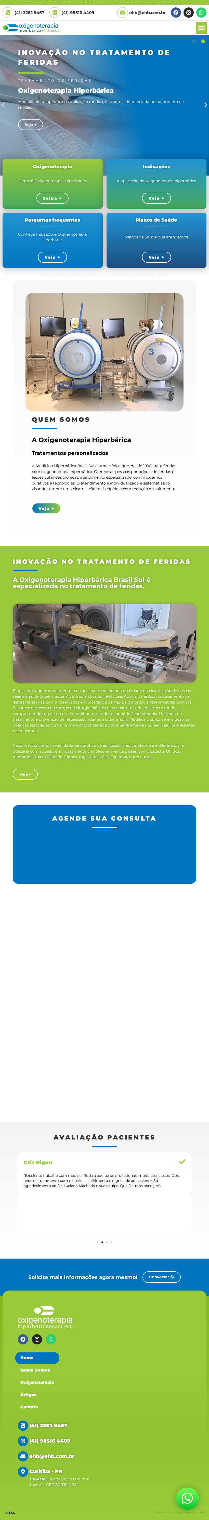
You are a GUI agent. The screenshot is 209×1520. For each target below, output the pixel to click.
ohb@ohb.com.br (147, 12)
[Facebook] (176, 12)
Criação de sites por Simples (180, 1512)
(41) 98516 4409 (77, 12)
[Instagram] (189, 12)
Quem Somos (35, 1370)
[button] (201, 28)
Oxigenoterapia (37, 1382)
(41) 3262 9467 (48, 1426)
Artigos (28, 1394)
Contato (29, 1406)
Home (26, 1357)
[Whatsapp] (201, 12)
